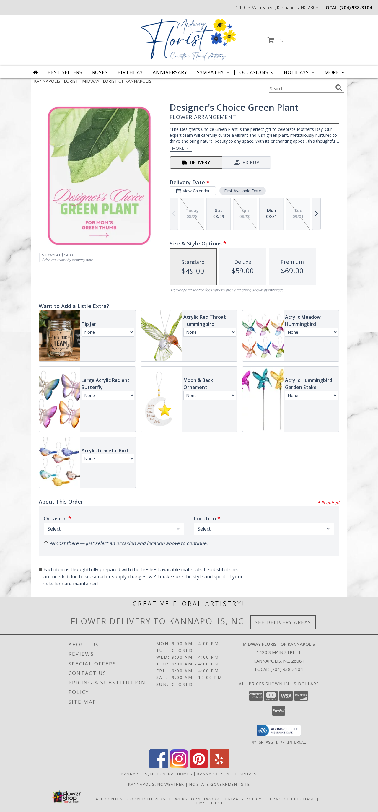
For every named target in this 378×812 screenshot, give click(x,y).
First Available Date (242, 190)
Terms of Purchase (291, 799)
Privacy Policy (243, 799)
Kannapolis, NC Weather (156, 784)
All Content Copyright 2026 (130, 799)
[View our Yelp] (219, 766)
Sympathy (210, 72)
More (332, 72)
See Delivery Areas (283, 622)
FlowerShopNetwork (193, 799)
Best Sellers (65, 72)
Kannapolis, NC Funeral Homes (156, 774)
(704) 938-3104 (356, 7)
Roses (100, 72)
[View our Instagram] (179, 766)
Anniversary (170, 72)
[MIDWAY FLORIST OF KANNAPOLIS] (188, 38)
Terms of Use (207, 803)
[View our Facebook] (158, 766)
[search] (339, 87)
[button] (275, 39)
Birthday (130, 72)
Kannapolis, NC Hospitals (227, 774)
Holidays (296, 72)
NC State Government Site (219, 784)
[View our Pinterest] (199, 766)
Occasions (253, 72)
